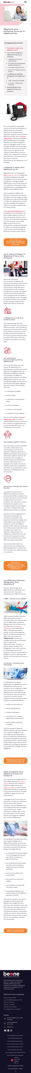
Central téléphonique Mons (15, 1038)
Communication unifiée (10, 997)
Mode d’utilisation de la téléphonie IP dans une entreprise (14, 89)
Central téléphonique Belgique (15, 1055)
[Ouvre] (25, 2)
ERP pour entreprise (9, 1002)
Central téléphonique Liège (15, 1049)
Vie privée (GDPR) (12, 1068)
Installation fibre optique (10, 1007)
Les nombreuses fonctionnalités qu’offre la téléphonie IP (16, 64)
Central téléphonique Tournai (15, 1046)
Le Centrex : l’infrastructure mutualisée (15, 84)
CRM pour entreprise (9, 1004)
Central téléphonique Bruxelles (15, 1035)
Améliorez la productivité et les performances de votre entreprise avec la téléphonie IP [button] (15, 566)
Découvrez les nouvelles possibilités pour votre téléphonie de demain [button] (15, 242)
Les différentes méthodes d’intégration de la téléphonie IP (16, 76)
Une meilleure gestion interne (16, 67)
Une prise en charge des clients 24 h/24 (16, 70)
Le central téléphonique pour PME (13, 1000)
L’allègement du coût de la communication (15, 60)
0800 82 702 (10, 1027)
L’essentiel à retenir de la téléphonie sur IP (15, 49)
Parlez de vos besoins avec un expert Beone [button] (15, 930)
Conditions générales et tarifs (15, 1065)
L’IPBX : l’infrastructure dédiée (16, 80)
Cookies (21, 1068)
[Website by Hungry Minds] (15, 1072)
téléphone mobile (9, 787)
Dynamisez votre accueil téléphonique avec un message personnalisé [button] (15, 760)
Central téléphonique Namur (15, 1041)
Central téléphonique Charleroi (15, 1044)
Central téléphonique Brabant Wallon (15, 1052)
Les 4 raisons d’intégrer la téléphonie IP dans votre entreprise (14, 55)
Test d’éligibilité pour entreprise (12, 1009)
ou (11, 175)
